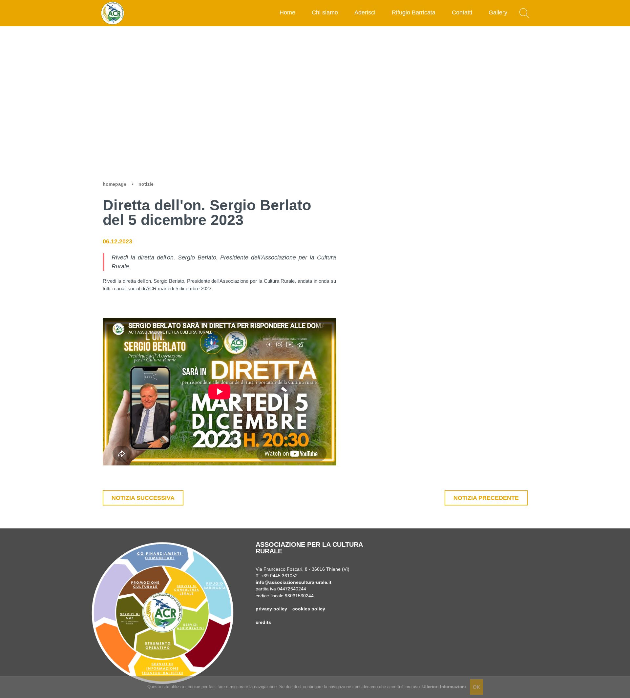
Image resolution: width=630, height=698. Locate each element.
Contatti (462, 12)
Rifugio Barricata (413, 12)
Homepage (114, 184)
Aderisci (364, 12)
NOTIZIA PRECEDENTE (486, 498)
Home (287, 12)
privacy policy (271, 608)
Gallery (498, 12)
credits (263, 622)
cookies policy (308, 608)
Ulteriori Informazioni (444, 686)
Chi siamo (325, 12)
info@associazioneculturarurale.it (293, 582)
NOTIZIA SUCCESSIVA (143, 498)
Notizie (146, 184)
